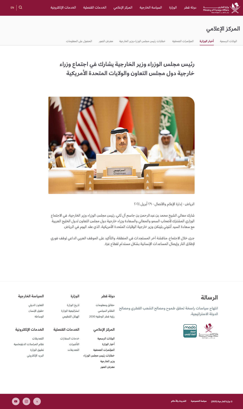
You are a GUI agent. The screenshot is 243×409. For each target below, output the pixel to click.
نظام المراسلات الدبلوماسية (29, 344)
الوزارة (173, 7)
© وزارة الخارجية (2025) (222, 401)
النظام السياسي (106, 311)
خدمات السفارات (69, 339)
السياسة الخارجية (151, 7)
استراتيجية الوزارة (70, 311)
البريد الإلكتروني (35, 356)
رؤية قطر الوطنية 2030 (102, 317)
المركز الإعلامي (123, 7)
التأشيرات (74, 344)
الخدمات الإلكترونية (63, 7)
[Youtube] (16, 401)
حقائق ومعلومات (105, 305)
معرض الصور (105, 41)
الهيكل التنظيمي (70, 317)
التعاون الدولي (36, 305)
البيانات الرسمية (228, 41)
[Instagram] (26, 401)
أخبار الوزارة (207, 41)
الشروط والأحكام (178, 401)
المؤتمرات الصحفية (183, 41)
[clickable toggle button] (20, 7)
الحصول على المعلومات (79, 41)
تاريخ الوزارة (73, 305)
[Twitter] (37, 401)
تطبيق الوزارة (37, 350)
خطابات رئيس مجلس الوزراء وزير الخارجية (142, 41)
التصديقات (73, 350)
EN (12, 8)
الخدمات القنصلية (94, 7)
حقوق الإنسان (36, 311)
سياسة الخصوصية (199, 401)
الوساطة (39, 317)
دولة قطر (190, 7)
